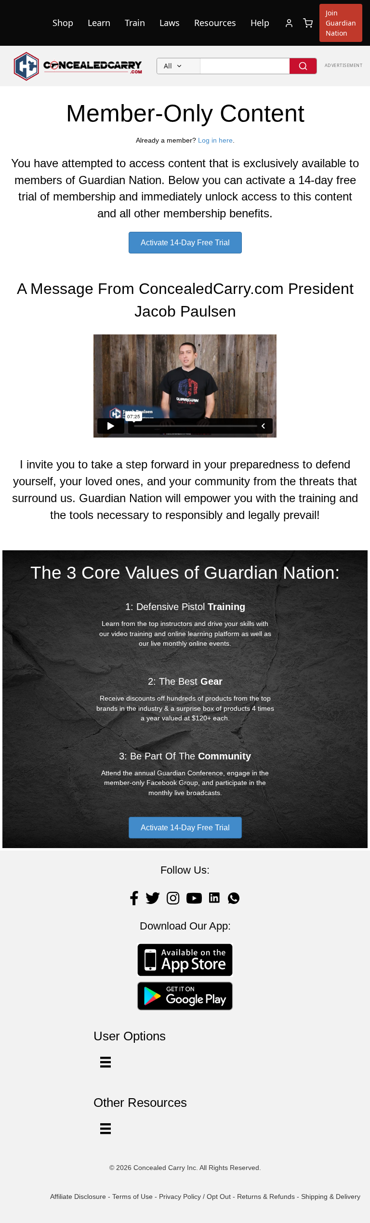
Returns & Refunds (266, 1196)
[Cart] (308, 23)
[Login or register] (289, 23)
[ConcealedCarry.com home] (78, 66)
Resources (215, 22)
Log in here (215, 140)
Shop (63, 22)
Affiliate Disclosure (78, 1196)
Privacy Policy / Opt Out (195, 1196)
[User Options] (105, 1062)
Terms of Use (132, 1196)
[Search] (303, 66)
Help (260, 22)
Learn (99, 22)
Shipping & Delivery (330, 1196)
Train (135, 22)
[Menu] (105, 1129)
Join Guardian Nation (341, 23)
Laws (169, 22)
